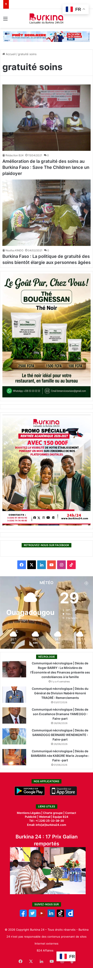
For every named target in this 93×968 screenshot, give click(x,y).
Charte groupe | (54, 813)
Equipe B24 (60, 816)
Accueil (10, 54)
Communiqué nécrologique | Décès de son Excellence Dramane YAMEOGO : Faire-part (60, 714)
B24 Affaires (45, 950)
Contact (70, 813)
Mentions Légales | (30, 813)
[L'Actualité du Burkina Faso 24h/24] (46, 18)
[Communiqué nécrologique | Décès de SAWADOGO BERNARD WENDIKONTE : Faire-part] (14, 736)
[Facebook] (23, 916)
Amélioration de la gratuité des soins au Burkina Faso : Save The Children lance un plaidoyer (45, 167)
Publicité (31, 816)
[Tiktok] (60, 916)
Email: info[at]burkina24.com (46, 824)
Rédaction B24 (15, 155)
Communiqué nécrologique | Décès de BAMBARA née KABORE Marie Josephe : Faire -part (60, 755)
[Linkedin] (51, 916)
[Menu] (5, 20)
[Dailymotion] (70, 916)
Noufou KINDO (14, 250)
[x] (32, 916)
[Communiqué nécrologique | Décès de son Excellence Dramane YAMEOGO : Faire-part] (14, 715)
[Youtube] (42, 916)
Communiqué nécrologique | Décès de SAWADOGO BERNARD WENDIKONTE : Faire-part (60, 734)
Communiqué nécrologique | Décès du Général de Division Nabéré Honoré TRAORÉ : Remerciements (60, 693)
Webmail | (45, 816)
